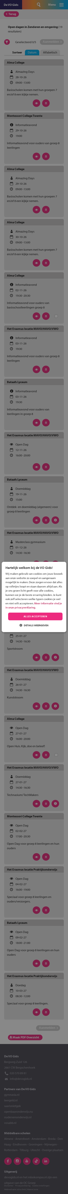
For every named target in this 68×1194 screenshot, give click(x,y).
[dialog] (34, 597)
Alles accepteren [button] (35, 616)
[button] (34, 625)
